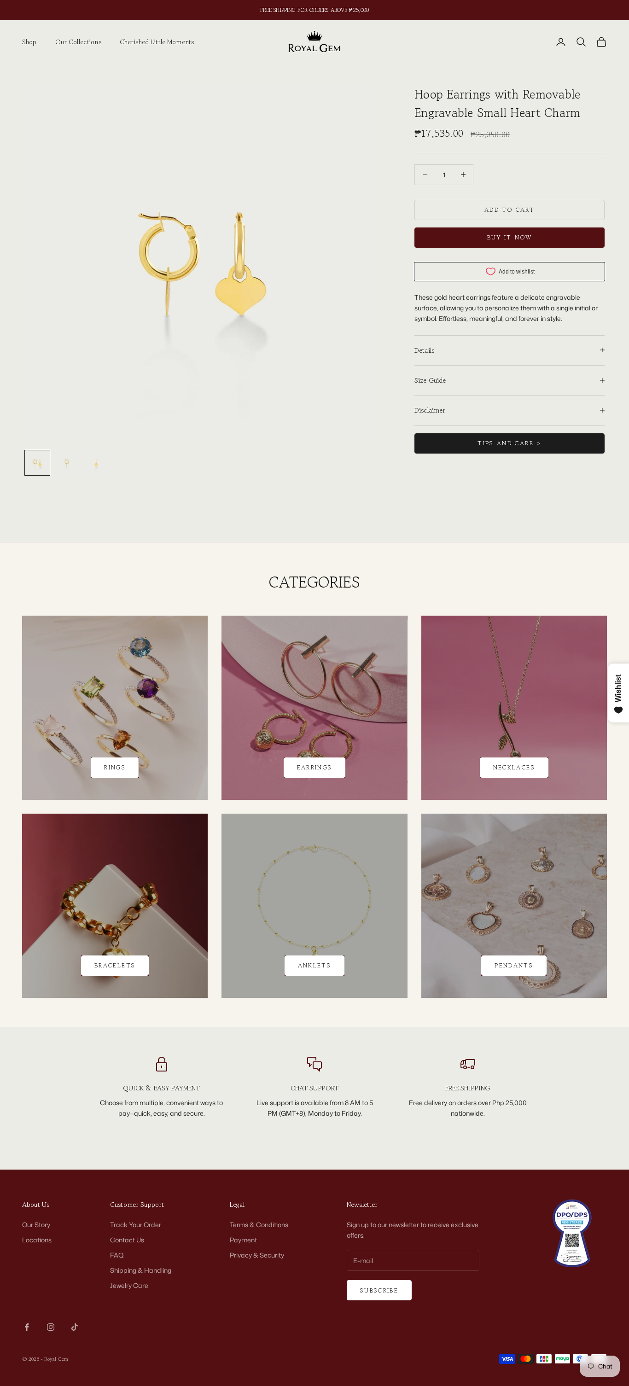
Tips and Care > (509, 443)
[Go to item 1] (37, 463)
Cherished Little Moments (157, 42)
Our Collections (78, 42)
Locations (37, 1239)
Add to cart (509, 209)
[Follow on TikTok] (74, 1327)
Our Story (36, 1224)
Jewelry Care (129, 1285)
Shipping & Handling (140, 1270)
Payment (243, 1239)
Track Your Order (135, 1224)
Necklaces (514, 767)
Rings (115, 767)
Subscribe (379, 1290)
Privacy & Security (257, 1255)
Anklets (314, 965)
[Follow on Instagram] (50, 1327)
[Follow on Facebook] (26, 1327)
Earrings (314, 767)
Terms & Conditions (259, 1224)
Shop (29, 42)
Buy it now (509, 237)
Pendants (514, 965)
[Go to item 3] (96, 463)
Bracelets (114, 965)
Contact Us (127, 1239)
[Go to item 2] (67, 463)
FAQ (117, 1255)
